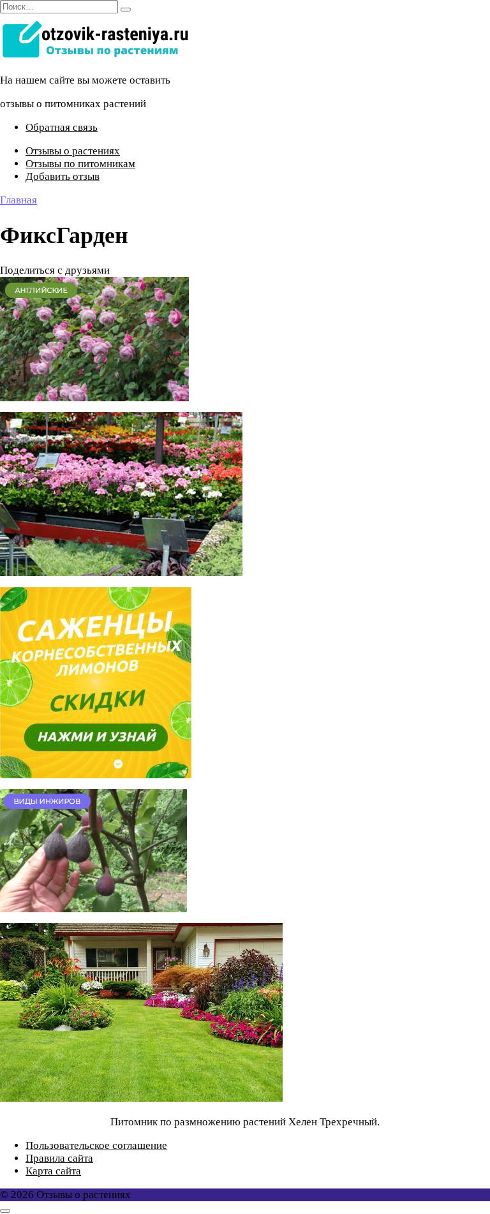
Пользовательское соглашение (96, 1145)
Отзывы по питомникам (80, 164)
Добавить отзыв (63, 176)
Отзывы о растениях (73, 151)
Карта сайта (53, 1171)
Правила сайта (59, 1158)
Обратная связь (62, 127)
